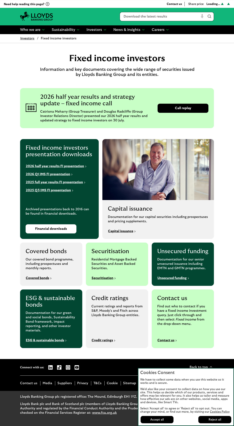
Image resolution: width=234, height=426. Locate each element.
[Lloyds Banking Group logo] (36, 16)
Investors (27, 38)
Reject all (215, 419)
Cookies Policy (220, 411)
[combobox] (160, 16)
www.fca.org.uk (104, 413)
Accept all (157, 419)
